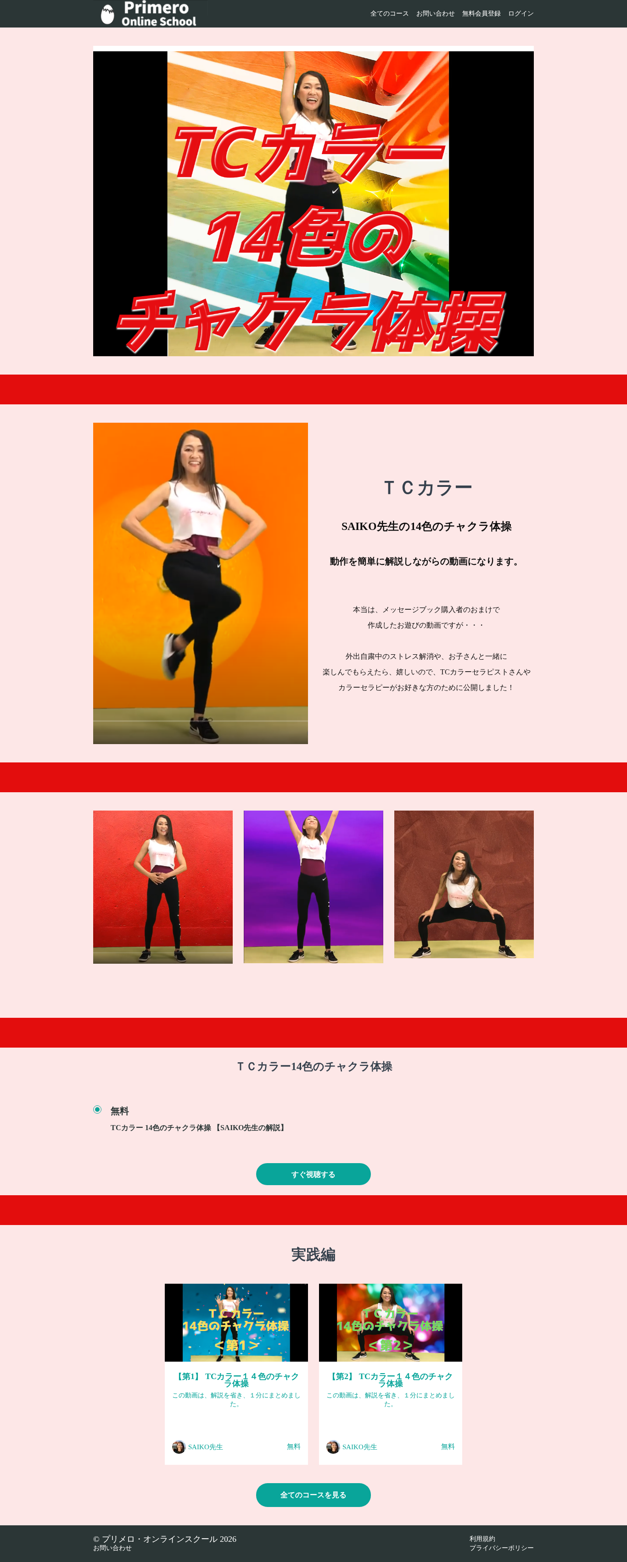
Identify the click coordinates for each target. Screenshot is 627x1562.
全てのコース (389, 13)
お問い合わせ (435, 13)
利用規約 (482, 1538)
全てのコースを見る (313, 1495)
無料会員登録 (481, 13)
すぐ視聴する (313, 1174)
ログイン (521, 13)
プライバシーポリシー (502, 1548)
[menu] (448, 13)
